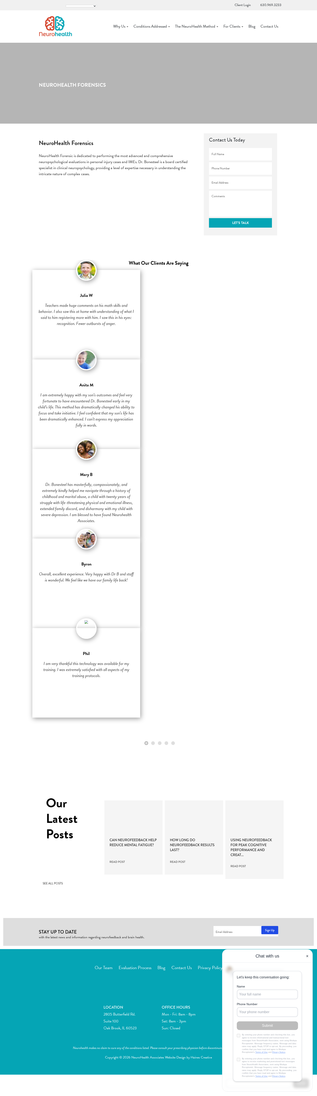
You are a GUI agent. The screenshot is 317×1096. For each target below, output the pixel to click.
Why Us (119, 26)
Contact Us (269, 26)
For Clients (232, 26)
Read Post (118, 862)
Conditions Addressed (150, 26)
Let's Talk (240, 222)
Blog (251, 26)
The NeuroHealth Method (195, 26)
